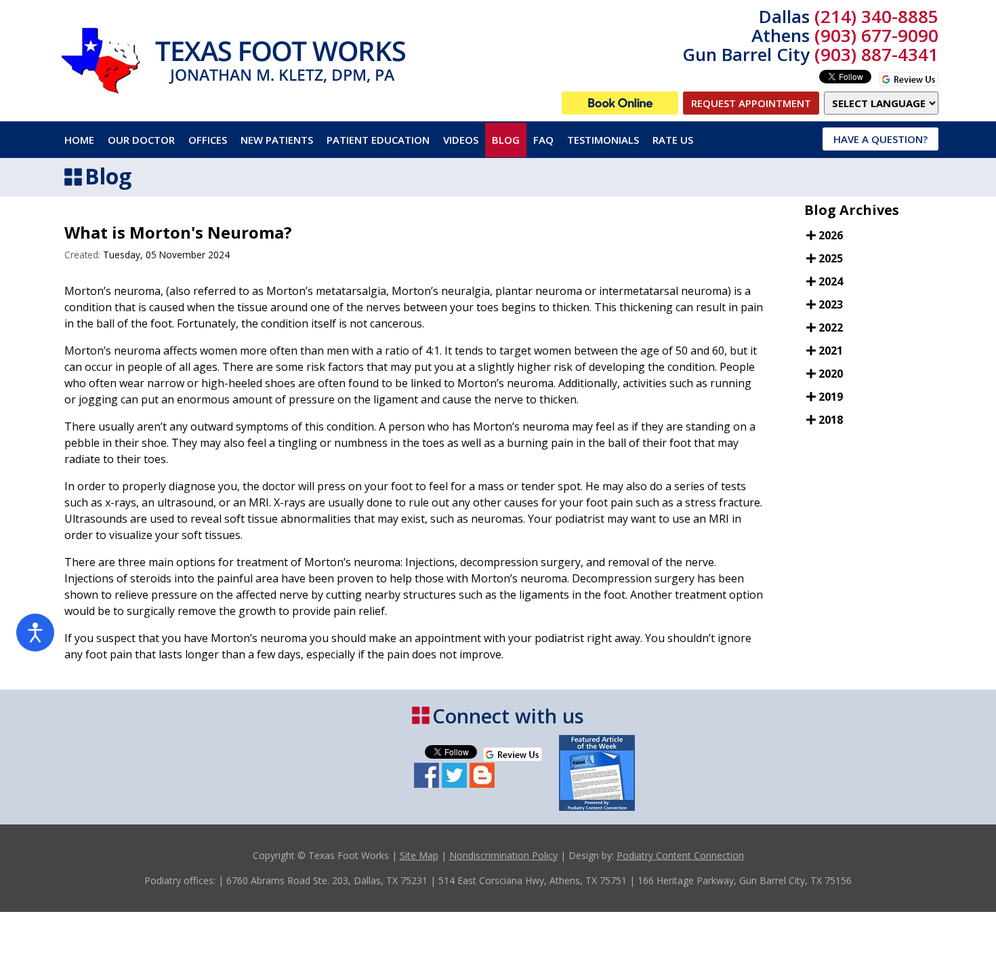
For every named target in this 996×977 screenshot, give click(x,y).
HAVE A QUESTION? (880, 139)
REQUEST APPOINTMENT (751, 103)
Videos (460, 139)
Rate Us (672, 139)
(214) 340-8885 (876, 16)
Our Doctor (141, 139)
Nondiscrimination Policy (503, 855)
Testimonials (603, 139)
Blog (506, 139)
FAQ (543, 139)
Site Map (419, 855)
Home (79, 139)
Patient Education (378, 139)
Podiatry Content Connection (680, 855)
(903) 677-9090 (876, 35)
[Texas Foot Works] (620, 103)
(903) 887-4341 (876, 54)
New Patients (277, 139)
